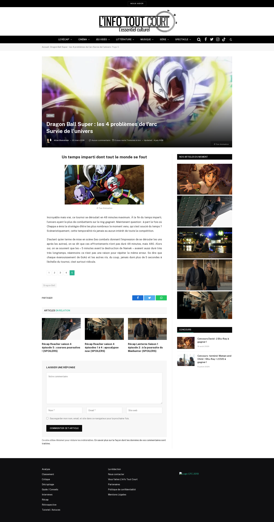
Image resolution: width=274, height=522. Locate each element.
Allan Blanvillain (61, 140)
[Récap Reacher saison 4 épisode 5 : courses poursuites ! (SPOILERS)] (61, 329)
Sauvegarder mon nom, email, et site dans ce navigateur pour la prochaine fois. (89, 418)
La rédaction (114, 469)
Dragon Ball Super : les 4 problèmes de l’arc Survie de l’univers (80, 47)
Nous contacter (116, 474)
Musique (145, 39)
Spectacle (181, 39)
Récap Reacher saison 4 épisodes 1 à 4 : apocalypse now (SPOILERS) (102, 348)
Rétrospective (49, 504)
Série (163, 39)
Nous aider (137, 3)
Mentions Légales (117, 494)
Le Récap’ (63, 39)
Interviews (47, 494)
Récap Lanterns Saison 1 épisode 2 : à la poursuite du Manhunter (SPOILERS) (145, 348)
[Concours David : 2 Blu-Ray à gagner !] (186, 343)
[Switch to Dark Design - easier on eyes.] (230, 39)
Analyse (46, 469)
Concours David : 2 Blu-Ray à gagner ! (213, 340)
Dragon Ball (49, 285)
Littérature (123, 39)
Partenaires (114, 484)
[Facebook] (31, 164)
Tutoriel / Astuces (51, 510)
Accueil (45, 47)
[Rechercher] (198, 39)
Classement (48, 474)
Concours (185, 329)
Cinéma (82, 39)
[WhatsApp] (31, 181)
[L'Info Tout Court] (137, 21)
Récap (45, 499)
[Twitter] (31, 172)
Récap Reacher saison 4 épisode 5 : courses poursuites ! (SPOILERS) (61, 348)
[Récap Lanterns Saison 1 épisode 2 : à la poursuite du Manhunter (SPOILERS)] (147, 329)
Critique (46, 479)
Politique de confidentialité (122, 489)
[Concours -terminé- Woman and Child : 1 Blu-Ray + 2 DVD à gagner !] (186, 360)
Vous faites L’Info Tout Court (123, 479)
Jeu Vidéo (101, 39)
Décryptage (48, 484)
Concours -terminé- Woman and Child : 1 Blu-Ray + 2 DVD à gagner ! (214, 359)
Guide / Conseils (50, 489)
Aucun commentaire (101, 140)
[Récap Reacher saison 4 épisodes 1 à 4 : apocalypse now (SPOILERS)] (104, 329)
